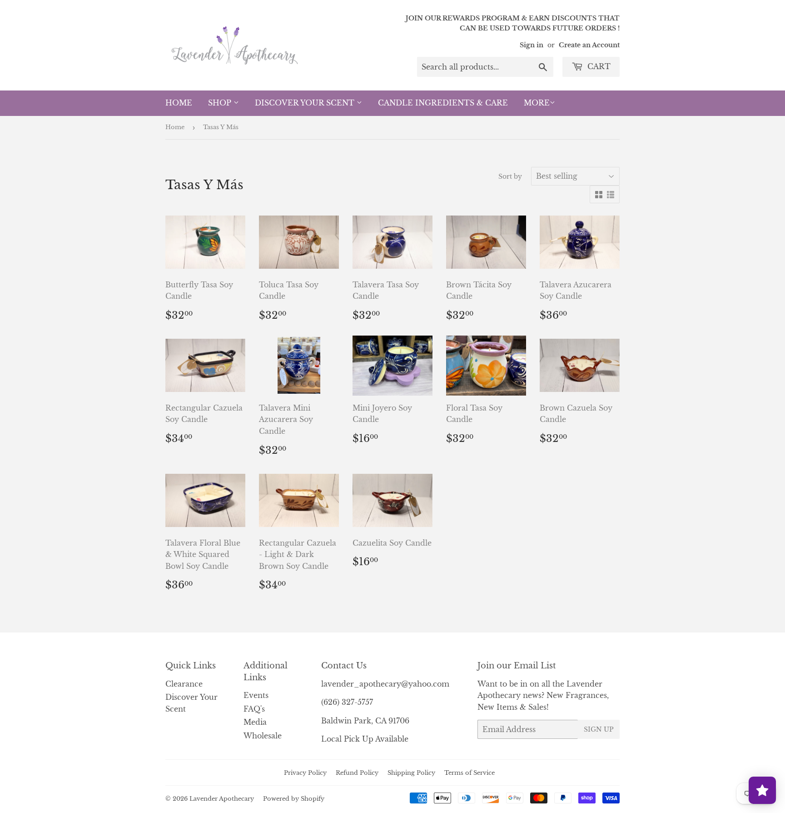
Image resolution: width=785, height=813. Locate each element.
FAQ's (254, 708)
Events (255, 695)
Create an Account (589, 45)
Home (178, 102)
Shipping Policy (411, 773)
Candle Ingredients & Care (443, 102)
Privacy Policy (305, 773)
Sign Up (599, 729)
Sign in (531, 45)
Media (255, 722)
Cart (598, 66)
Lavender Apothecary (221, 799)
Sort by (510, 176)
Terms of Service (469, 773)
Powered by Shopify (293, 799)
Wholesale (262, 735)
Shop (221, 102)
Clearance (184, 683)
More (537, 102)
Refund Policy (357, 773)
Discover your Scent (306, 102)
